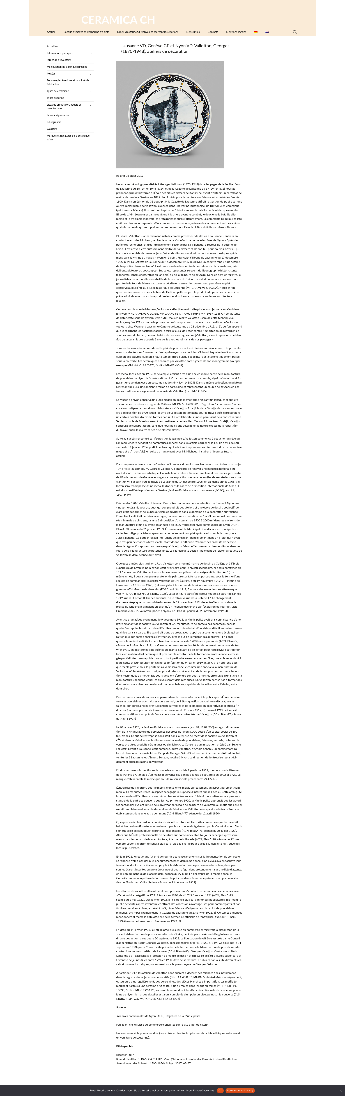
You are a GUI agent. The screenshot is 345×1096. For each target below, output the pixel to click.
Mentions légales (236, 32)
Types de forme (55, 98)
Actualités (52, 46)
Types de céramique (58, 91)
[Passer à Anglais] (267, 32)
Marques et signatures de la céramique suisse (68, 138)
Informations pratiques (59, 53)
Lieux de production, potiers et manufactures (64, 107)
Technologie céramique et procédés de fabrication (68, 82)
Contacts (213, 32)
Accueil (51, 32)
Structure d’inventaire (59, 60)
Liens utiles (193, 32)
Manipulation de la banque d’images (67, 67)
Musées (51, 74)
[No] (340, 1090)
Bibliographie (54, 122)
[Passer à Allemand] (256, 32)
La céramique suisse (58, 115)
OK (220, 1090)
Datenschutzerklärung (240, 1090)
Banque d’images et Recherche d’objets (86, 32)
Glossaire (52, 129)
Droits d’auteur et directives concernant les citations (147, 32)
